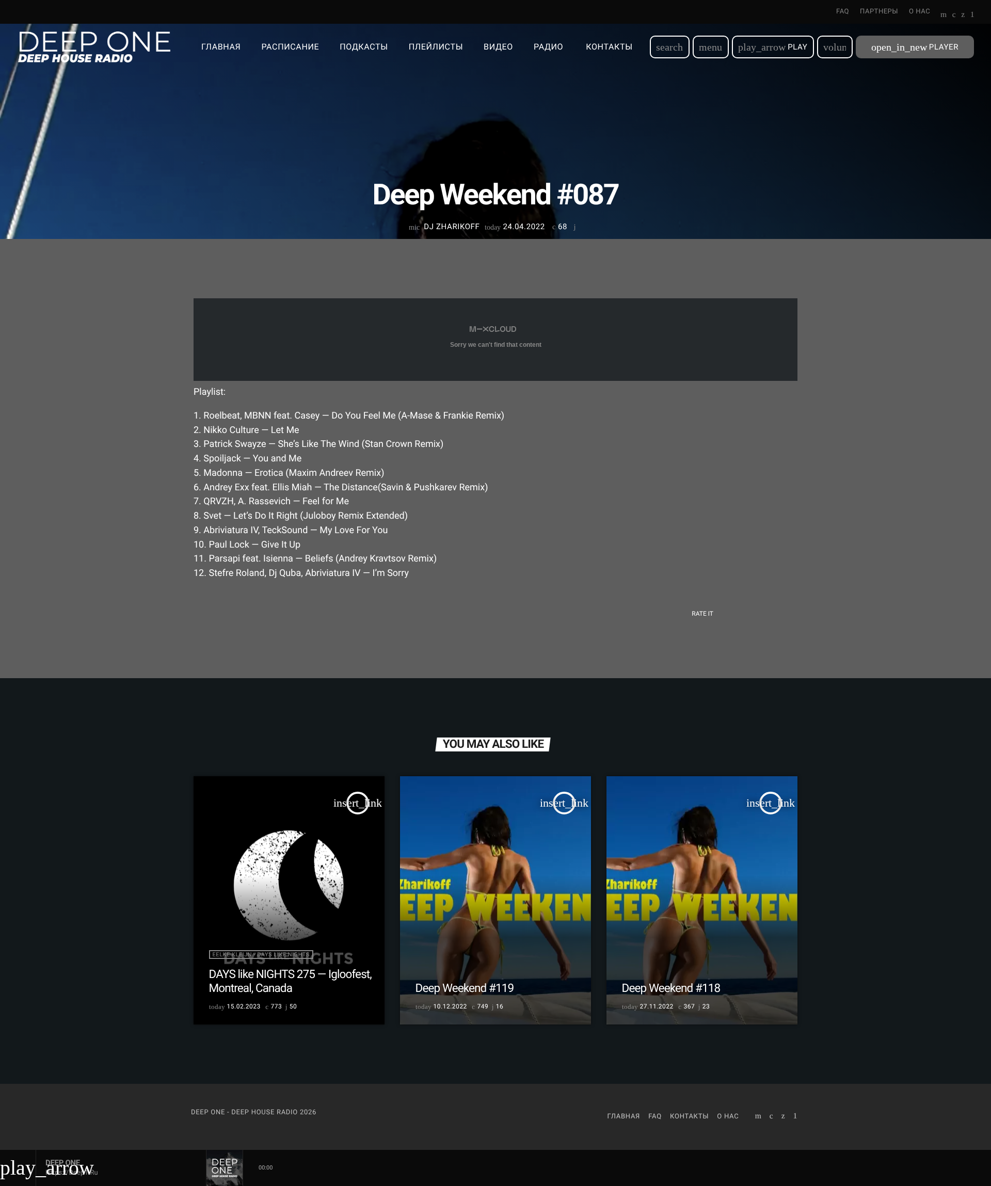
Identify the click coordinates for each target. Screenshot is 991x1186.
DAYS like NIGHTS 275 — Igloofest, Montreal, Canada (290, 981)
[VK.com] (954, 15)
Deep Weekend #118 (671, 988)
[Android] (972, 15)
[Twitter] (963, 15)
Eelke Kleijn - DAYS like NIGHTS (261, 954)
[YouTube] (943, 15)
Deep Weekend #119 (464, 988)
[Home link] (94, 46)
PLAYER (914, 47)
